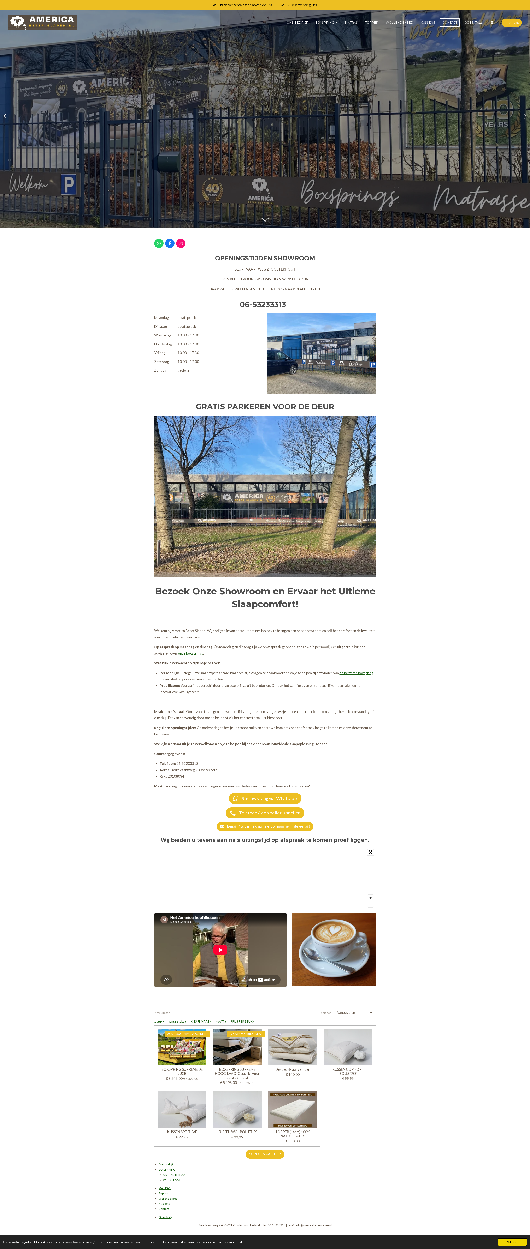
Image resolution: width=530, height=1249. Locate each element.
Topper (163, 1193)
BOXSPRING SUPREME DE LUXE (182, 1071)
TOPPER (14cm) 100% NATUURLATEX (292, 1134)
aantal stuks (177, 1021)
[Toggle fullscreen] (370, 852)
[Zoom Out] (370, 904)
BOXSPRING (167, 1169)
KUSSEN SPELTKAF (182, 1132)
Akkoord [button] (512, 1242)
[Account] (492, 22)
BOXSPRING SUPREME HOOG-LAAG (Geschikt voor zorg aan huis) (237, 1073)
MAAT (221, 1021)
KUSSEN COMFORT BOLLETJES (348, 1071)
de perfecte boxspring (356, 673)
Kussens (164, 1203)
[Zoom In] (370, 898)
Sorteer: (326, 1012)
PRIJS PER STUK (242, 1021)
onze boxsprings (190, 653)
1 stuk (159, 1021)
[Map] (265, 878)
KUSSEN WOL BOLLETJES (237, 1132)
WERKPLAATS (172, 1180)
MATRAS (165, 1188)
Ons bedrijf (166, 1164)
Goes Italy (165, 1217)
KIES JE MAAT (201, 1021)
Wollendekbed (168, 1198)
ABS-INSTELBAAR (175, 1174)
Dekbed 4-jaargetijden (292, 1069)
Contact (164, 1209)
